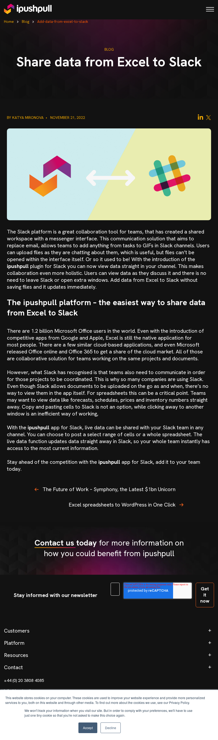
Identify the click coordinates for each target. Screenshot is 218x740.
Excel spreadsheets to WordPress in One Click (122, 504)
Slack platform (34, 231)
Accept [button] (88, 727)
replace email (22, 245)
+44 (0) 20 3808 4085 (24, 680)
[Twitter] (208, 117)
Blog (25, 21)
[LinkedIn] (200, 117)
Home (9, 21)
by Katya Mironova (26, 117)
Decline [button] (110, 727)
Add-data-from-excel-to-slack (62, 21)
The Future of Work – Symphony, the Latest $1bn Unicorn (109, 489)
